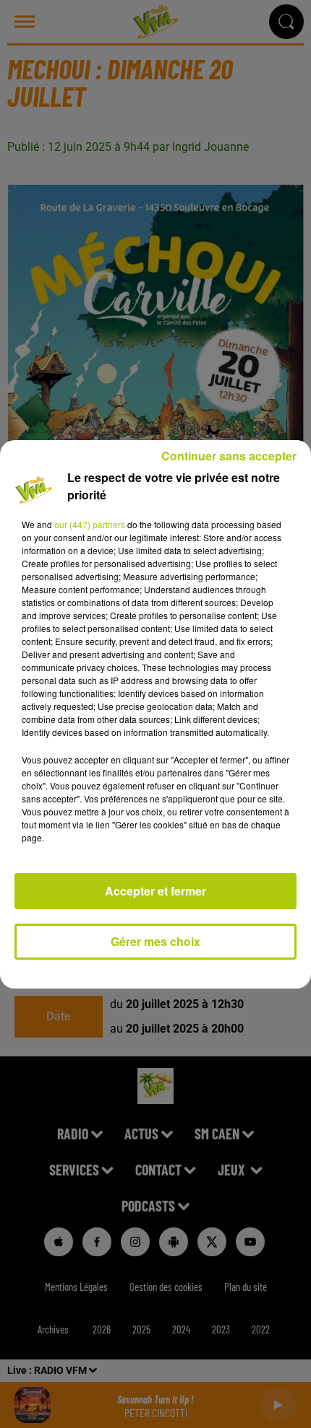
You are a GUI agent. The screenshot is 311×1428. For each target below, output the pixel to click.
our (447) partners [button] (89, 524)
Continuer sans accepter (229, 455)
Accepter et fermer (155, 890)
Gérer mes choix (155, 941)
